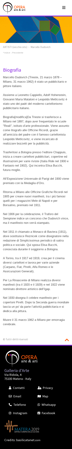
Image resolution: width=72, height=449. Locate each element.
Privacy (48, 388)
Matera (18, 379)
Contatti (18, 388)
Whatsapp (49, 404)
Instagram (20, 413)
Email (17, 396)
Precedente (17, 52)
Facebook (48, 413)
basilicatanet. (28, 440)
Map (45, 396)
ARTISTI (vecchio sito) (15, 47)
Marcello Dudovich (41, 47)
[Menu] (64, 7)
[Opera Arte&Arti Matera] (13, 8)
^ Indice (6, 52)
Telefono (19, 404)
